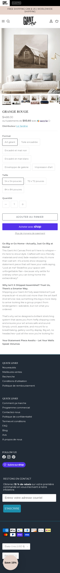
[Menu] (3, 21)
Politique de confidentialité (17, 416)
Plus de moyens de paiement (30, 233)
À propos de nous (12, 439)
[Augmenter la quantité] (22, 204)
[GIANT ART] (30, 21)
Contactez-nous (11, 412)
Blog (5, 430)
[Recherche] (9, 21)
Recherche (8, 376)
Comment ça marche (14, 403)
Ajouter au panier (30, 217)
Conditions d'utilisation (14, 381)
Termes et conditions (13, 421)
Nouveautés (9, 367)
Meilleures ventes (12, 372)
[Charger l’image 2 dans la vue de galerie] (30, 61)
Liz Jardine (22, 126)
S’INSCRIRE (12, 508)
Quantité (7, 198)
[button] (30, 120)
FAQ (4, 425)
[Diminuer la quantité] (5, 204)
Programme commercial (16, 407)
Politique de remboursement (18, 385)
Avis (4, 434)
